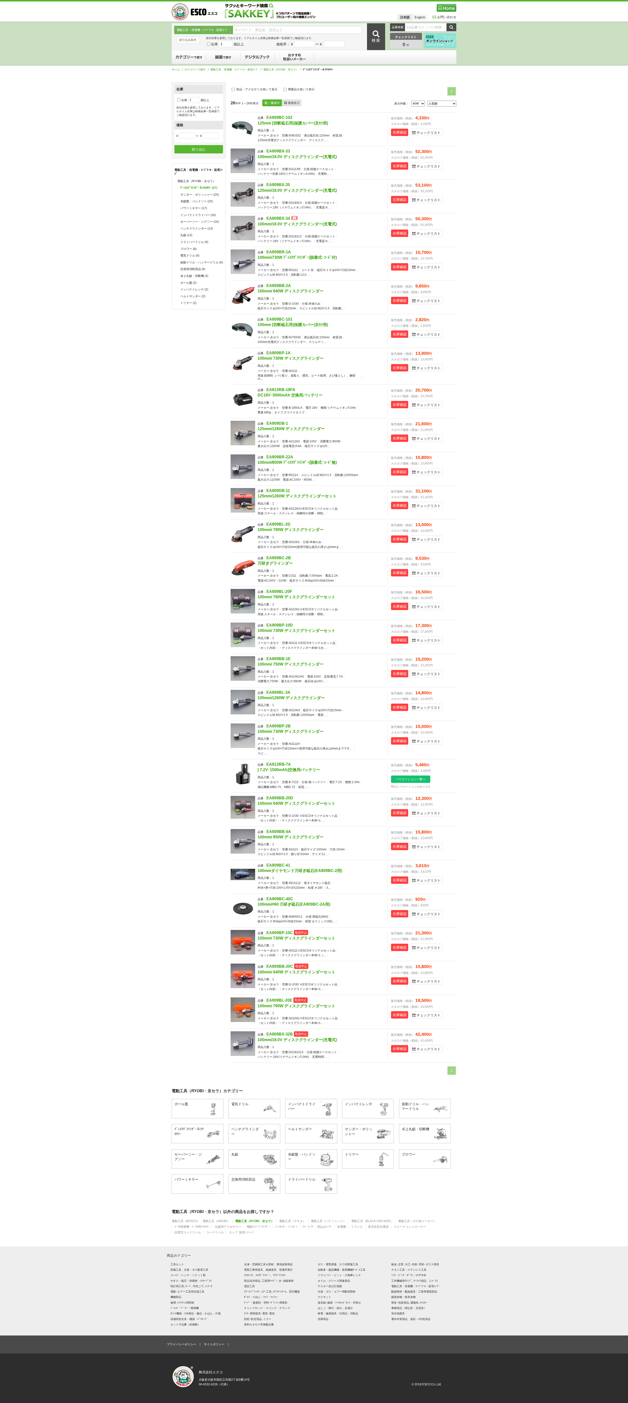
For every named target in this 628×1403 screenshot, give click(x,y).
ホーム (176, 69)
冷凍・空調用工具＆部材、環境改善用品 (268, 1264)
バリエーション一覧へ (410, 779)
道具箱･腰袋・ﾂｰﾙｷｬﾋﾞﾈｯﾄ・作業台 (339, 1302)
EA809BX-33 (278, 151)
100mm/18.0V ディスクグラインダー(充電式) (297, 157)
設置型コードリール (187, 1232)
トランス (357, 1226)
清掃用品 (323, 1319)
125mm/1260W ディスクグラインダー (291, 429)
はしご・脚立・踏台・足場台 (335, 1308)
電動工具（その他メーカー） (417, 1221)
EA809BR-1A (278, 252)
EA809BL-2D (278, 524)
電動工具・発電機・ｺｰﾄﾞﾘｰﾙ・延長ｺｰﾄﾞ (234, 69)
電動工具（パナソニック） (328, 1221)
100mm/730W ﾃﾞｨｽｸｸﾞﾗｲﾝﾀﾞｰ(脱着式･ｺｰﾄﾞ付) (297, 257)
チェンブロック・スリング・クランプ (267, 1308)
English (420, 17)
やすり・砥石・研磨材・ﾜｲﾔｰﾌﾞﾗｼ (191, 1280)
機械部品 (175, 1296)
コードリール (215, 1232)
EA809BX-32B (279, 1034)
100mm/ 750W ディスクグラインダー (291, 664)
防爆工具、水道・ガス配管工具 (189, 1269)
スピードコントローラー (410, 1226)
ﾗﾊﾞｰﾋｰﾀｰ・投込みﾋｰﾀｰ (317, 1226)
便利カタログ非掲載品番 (259, 1324)
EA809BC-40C (279, 899)
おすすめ (294, 57)
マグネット (324, 1296)
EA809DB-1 (277, 423)
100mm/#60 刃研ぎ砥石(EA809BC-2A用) (294, 904)
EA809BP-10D (279, 625)
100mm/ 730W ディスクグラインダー (291, 358)
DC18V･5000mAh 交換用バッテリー (290, 395)
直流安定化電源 (378, 1226)
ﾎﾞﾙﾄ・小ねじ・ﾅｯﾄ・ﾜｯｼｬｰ (261, 1296)
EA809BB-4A (278, 832)
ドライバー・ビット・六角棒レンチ (339, 1275)
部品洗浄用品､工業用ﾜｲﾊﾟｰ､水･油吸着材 (269, 1280)
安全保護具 (398, 1313)
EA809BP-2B (278, 726)
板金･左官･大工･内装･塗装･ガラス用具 (415, 1264)
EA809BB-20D (279, 798)
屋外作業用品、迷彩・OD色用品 (411, 1319)
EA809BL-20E (279, 1000)
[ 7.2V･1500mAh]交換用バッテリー (289, 770)
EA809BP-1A (278, 353)
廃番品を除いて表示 (300, 89)
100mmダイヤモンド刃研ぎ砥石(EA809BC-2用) (300, 871)
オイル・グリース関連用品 (334, 1280)
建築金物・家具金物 (403, 1296)
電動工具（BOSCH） (186, 1221)
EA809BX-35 (278, 185)
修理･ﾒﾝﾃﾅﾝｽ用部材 (182, 1302)
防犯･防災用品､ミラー (257, 1319)
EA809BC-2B (278, 558)
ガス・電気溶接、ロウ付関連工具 (338, 1264)
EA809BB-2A (278, 286)
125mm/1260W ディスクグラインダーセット (297, 496)
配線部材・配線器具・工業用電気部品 (414, 1291)
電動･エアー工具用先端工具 (187, 1291)
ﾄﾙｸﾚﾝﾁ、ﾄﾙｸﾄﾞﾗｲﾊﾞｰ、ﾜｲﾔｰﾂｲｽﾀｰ (265, 1275)
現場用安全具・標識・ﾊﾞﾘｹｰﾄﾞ (189, 1319)
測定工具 (249, 1286)
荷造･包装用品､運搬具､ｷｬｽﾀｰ (409, 1302)
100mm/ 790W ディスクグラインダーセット (296, 597)
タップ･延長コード (241, 1232)
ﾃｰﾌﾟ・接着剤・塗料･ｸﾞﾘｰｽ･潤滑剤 (265, 1302)
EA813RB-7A (278, 764)
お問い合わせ (446, 17)
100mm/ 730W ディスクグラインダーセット (296, 630)
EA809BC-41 (278, 865)
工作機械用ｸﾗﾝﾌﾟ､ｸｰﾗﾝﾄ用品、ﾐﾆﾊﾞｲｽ (414, 1280)
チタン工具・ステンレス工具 (408, 1269)
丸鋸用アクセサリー (228, 1226)
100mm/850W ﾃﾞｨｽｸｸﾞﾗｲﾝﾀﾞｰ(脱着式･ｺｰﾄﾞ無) (297, 462)
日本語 (405, 17)
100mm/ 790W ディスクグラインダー (291, 530)
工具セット (177, 1264)
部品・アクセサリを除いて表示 (256, 89)
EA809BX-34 (278, 218)
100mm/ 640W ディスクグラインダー (291, 291)
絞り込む (199, 149)
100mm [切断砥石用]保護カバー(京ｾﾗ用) (293, 325)
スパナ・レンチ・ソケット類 (188, 1275)
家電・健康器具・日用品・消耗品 (338, 1313)
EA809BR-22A (279, 457)
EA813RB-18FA (280, 390)
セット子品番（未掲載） (185, 1324)
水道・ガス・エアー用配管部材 (336, 1291)
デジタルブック (257, 57)
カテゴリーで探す (189, 57)
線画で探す (223, 57)
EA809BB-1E (278, 659)
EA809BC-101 (279, 319)
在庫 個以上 (227, 44)
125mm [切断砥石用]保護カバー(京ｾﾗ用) (293, 123)
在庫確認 (399, 132)
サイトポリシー (214, 1344)
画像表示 (291, 103)
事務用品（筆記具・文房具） (408, 1308)
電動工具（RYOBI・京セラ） (281, 69)
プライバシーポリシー (181, 1344)
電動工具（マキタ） (292, 1221)
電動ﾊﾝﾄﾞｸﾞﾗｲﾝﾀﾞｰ (258, 1226)
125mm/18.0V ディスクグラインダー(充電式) (297, 190)
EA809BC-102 (279, 117)
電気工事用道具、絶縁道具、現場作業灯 (268, 1269)
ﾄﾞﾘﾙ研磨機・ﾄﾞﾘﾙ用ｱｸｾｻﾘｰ (192, 1226)
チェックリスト (429, 133)
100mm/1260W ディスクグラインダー (291, 698)
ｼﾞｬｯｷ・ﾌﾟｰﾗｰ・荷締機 (184, 1308)
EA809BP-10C (279, 933)
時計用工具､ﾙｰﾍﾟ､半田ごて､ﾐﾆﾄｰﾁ (191, 1286)
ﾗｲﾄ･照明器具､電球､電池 (259, 1313)
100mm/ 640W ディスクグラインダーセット (296, 803)
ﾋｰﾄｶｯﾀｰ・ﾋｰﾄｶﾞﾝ (286, 1226)
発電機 (341, 1226)
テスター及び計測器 (330, 1286)
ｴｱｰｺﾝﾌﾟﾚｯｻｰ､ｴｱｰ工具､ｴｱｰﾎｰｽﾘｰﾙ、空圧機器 (272, 1291)
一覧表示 (272, 103)
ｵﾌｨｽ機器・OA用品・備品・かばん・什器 (195, 1313)
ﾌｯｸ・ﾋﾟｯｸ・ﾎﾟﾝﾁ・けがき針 (408, 1275)
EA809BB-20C (279, 966)
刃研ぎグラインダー (275, 563)
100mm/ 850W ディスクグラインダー (291, 837)
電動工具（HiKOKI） (216, 1221)
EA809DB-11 (278, 491)
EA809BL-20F (279, 591)
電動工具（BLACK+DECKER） (372, 1221)
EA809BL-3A (278, 692)
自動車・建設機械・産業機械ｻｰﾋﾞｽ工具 (342, 1269)
